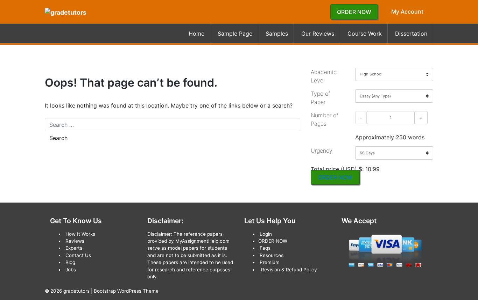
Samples (277, 33)
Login (266, 234)
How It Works (80, 234)
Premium (270, 262)
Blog (70, 262)
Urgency (321, 150)
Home (196, 33)
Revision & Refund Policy (289, 269)
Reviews (74, 241)
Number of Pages (324, 119)
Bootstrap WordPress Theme (126, 291)
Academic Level (324, 76)
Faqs (265, 248)
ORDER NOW (354, 11)
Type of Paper (320, 97)
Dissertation (411, 33)
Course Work (364, 33)
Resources (271, 255)
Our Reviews (317, 33)
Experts (73, 248)
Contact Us (78, 255)
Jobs (70, 269)
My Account (407, 11)
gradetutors (76, 291)
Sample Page (235, 33)
